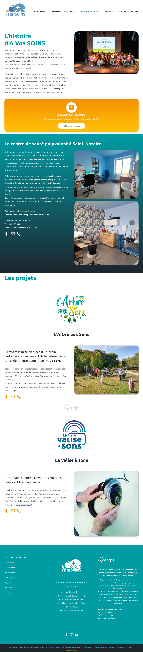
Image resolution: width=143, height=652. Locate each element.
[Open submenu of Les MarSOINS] (46, 11)
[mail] (13, 234)
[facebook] (6, 234)
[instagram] (71, 634)
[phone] (19, 234)
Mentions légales (71, 650)
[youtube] (76, 634)
